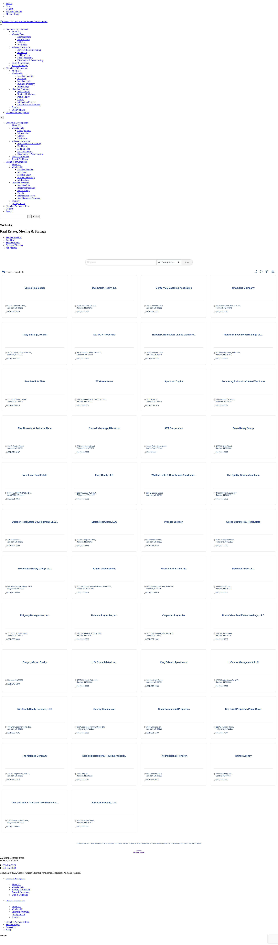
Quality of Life (18, 110)
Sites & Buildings (20, 65)
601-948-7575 (9, 865)
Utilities (20, 42)
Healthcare (22, 52)
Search (9, 211)
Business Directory (26, 84)
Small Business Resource (28, 104)
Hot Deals (118, 843)
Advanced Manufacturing (29, 50)
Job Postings (23, 86)
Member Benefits (25, 76)
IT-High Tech (23, 55)
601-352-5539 (9, 868)
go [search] (188, 262)
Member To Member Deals (131, 843)
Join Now (21, 78)
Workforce (22, 44)
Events (9, 3)
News (8, 6)
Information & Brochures (179, 843)
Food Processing (25, 57)
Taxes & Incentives (20, 63)
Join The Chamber (195, 843)
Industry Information (21, 47)
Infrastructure (23, 39)
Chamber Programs (20, 89)
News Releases (96, 843)
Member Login (13, 14)
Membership (17, 73)
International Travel (26, 102)
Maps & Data (18, 34)
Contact (9, 9)
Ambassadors (23, 91)
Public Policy (23, 97)
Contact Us (166, 843)
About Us (16, 31)
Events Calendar (108, 843)
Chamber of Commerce (16, 68)
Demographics (24, 37)
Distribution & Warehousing (30, 60)
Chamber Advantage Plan (17, 112)
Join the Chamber (14, 11)
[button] (3, 272)
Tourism (15, 107)
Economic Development (17, 29)
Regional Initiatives (26, 94)
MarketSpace (146, 843)
